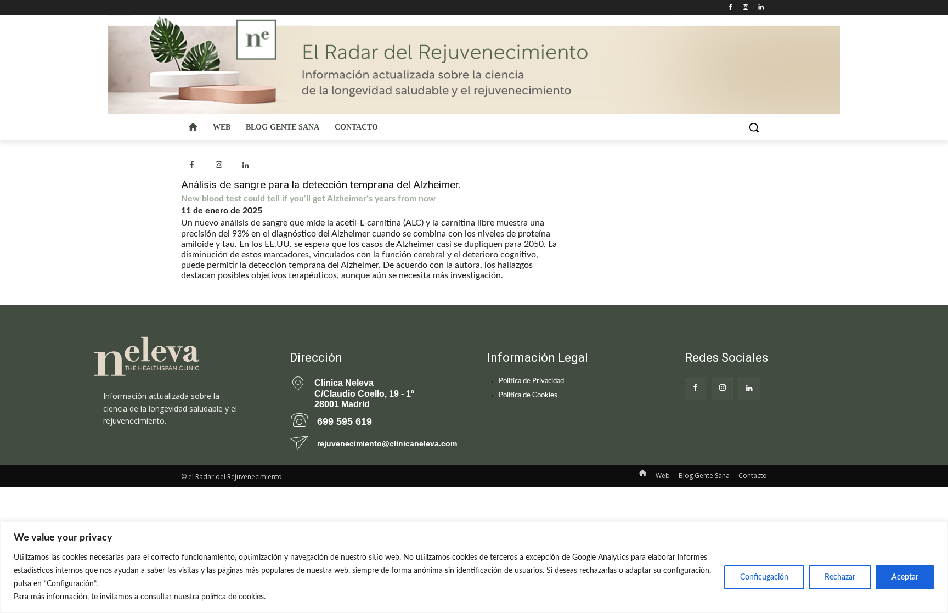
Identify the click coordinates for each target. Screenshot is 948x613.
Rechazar (840, 577)
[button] (754, 127)
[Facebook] (730, 8)
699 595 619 (344, 421)
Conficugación (764, 577)
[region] (474, 567)
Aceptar (904, 577)
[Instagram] (745, 8)
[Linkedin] (760, 8)
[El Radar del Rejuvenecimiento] (177, 357)
